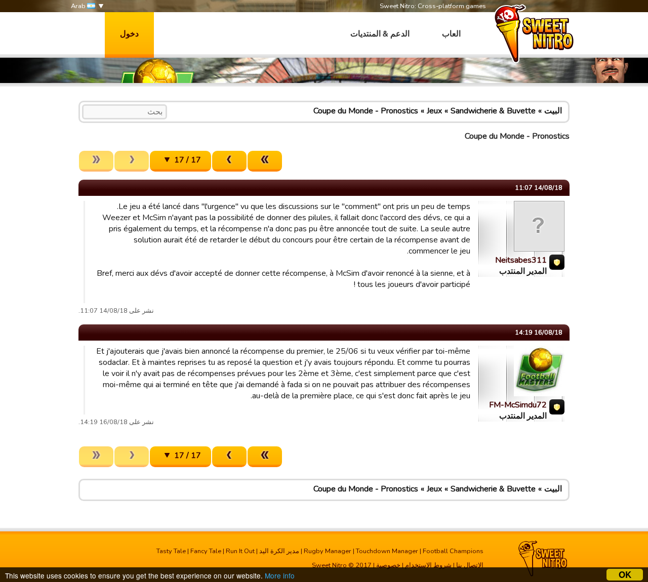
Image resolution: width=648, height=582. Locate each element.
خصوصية (388, 565)
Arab (79, 6)
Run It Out (240, 551)
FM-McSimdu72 (518, 404)
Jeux (434, 110)
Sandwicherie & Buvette (493, 110)
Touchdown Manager (387, 551)
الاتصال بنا (469, 565)
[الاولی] (265, 161)
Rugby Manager (327, 551)
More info (280, 575)
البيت (553, 110)
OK (625, 574)
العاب (451, 33)
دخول (129, 33)
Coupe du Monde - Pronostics (365, 110)
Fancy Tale (205, 551)
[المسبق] (229, 161)
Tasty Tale (171, 551)
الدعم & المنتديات (380, 33)
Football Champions (453, 551)
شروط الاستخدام (428, 565)
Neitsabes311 (521, 260)
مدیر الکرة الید (279, 551)
